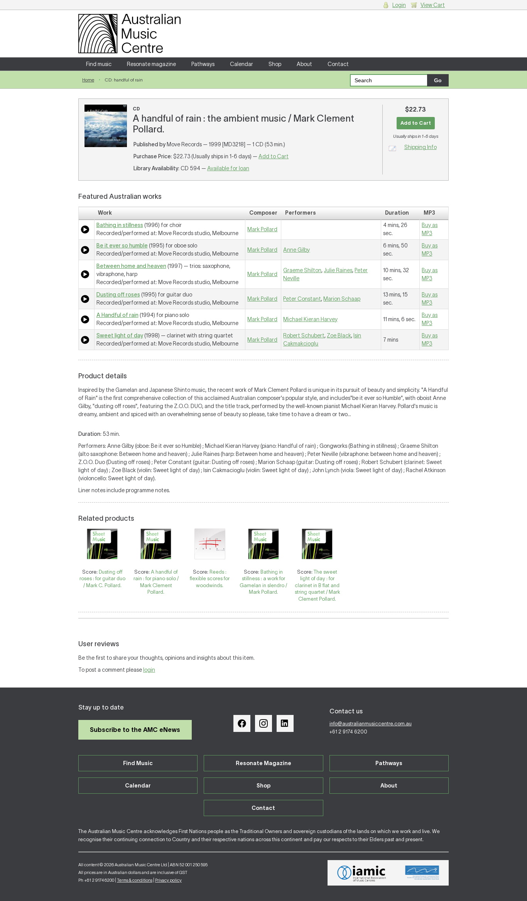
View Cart (433, 5)
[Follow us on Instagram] (263, 723)
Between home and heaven (131, 266)
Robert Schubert (303, 335)
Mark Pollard (262, 229)
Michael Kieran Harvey (310, 319)
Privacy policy (168, 880)
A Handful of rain (117, 315)
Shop (275, 64)
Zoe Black (339, 335)
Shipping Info (420, 147)
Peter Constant (302, 299)
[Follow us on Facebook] (241, 723)
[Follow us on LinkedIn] (285, 723)
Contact (338, 64)
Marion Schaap (341, 299)
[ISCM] (422, 872)
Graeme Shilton (302, 270)
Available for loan (228, 168)
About (304, 64)
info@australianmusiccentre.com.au (370, 724)
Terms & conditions (134, 880)
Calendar (241, 64)
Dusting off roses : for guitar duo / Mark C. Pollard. (102, 578)
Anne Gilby (296, 250)
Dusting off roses (118, 294)
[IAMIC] (362, 872)
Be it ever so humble (122, 245)
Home (88, 79)
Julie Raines (338, 270)
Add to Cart (273, 156)
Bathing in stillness (119, 225)
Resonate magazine (151, 64)
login (149, 670)
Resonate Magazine (263, 763)
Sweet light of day (119, 335)
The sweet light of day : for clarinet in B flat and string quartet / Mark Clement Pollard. (317, 585)
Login (399, 5)
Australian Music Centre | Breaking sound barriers (129, 33)
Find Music (138, 763)
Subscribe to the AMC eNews (135, 729)
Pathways (203, 64)
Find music (98, 64)
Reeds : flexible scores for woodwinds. (210, 578)
